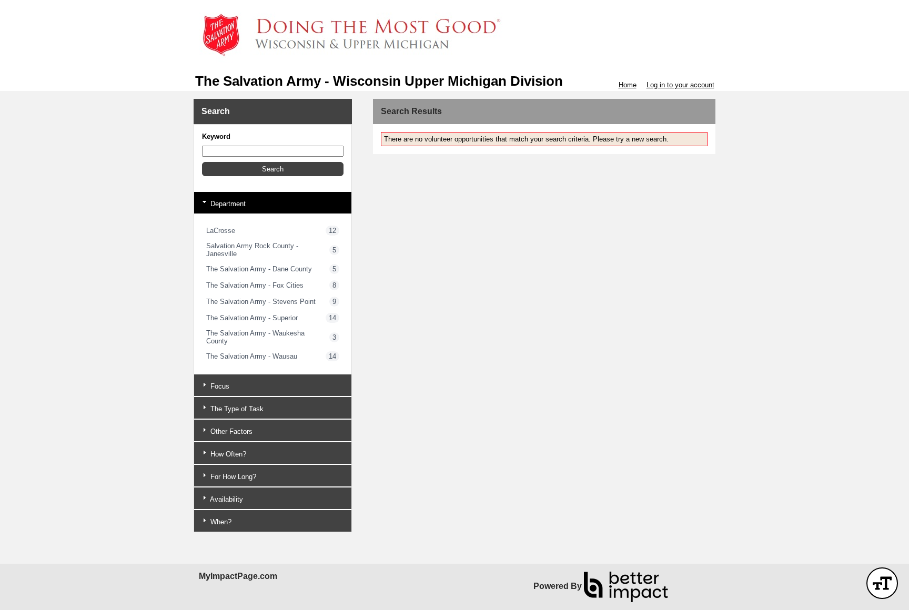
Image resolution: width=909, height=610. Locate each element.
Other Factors (230, 431)
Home (628, 85)
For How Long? (232, 477)
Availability (225, 499)
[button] (273, 169)
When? (219, 522)
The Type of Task (236, 409)
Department (227, 204)
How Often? (227, 454)
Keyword (216, 136)
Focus (218, 386)
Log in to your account (680, 85)
